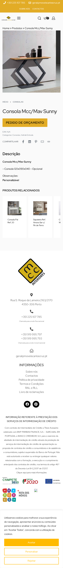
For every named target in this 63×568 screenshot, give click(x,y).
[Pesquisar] (39, 18)
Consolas (18, 102)
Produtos (17, 28)
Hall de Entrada (27, 135)
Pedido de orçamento (25, 123)
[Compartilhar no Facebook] (23, 141)
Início (5, 102)
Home (6, 28)
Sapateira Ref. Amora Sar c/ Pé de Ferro (39, 222)
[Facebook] (27, 404)
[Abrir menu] (19, 18)
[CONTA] (53, 18)
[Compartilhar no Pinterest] (35, 141)
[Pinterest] (36, 404)
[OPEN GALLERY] (31, 61)
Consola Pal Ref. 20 (13, 221)
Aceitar (31, 542)
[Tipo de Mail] (42, 141)
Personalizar (31, 551)
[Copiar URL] (48, 141)
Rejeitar (32, 560)
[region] (31, 539)
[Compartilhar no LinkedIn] (29, 141)
